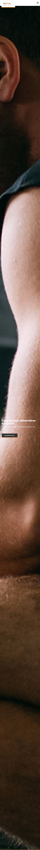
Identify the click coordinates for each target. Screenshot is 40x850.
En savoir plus (9, 435)
